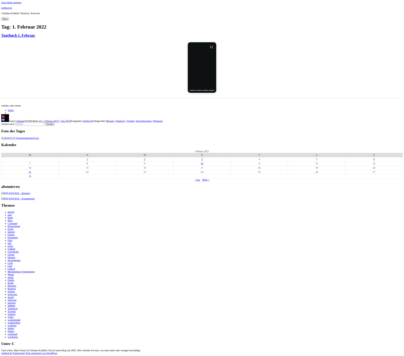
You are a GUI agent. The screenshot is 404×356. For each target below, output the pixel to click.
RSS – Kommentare (24, 198)
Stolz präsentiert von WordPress (41, 353)
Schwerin (12, 294)
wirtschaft (12, 334)
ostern (11, 277)
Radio (11, 283)
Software (12, 300)
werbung (12, 325)
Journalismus (14, 260)
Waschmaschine (144, 121)
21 (30, 172)
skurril (11, 297)
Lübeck (11, 269)
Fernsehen (13, 237)
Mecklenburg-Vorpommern (21, 271)
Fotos (10, 246)
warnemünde (14, 320)
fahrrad (11, 232)
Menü (5, 19)
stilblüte (11, 305)
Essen (10, 229)
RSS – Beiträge (22, 193)
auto (10, 215)
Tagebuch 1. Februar (18, 35)
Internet (11, 257)
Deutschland (14, 226)
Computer (13, 223)
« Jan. (197, 180)
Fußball (11, 249)
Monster (110, 121)
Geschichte (13, 251)
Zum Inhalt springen (11, 2)
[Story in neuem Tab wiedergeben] (202, 67)
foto (10, 243)
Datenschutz (19, 353)
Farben (11, 234)
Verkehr (11, 314)
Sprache (12, 303)
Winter (11, 331)
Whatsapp (158, 121)
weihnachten (14, 322)
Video (11, 317)
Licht (10, 263)
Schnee (11, 291)
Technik (130, 121)
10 (202, 163)
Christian (19, 121)
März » (205, 180)
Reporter (12, 286)
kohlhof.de (6, 8)
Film (10, 240)
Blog (10, 220)
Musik (11, 274)
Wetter (11, 328)
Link (10, 266)
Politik (11, 280)
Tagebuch (87, 121)
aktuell (11, 212)
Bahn (10, 217)
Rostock (12, 288)
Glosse (11, 254)
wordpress (13, 337)
